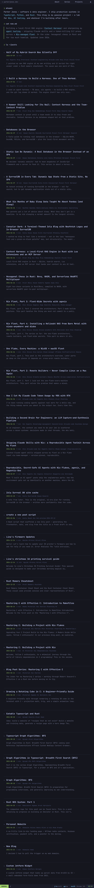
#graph (25, 717)
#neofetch (64, 233)
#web (42, 717)
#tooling (64, 399)
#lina (43, 540)
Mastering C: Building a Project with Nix (31, 647)
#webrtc (41, 283)
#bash (30, 518)
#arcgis (38, 869)
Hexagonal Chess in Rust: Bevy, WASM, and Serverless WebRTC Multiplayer (42, 278)
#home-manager (66, 305)
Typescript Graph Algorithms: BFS (26, 736)
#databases (32, 158)
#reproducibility (74, 449)
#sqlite (32, 133)
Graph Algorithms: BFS (19, 780)
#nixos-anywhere (45, 330)
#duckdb (38, 133)
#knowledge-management (42, 424)
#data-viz (53, 208)
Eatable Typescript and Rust (23, 713)
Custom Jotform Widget (19, 866)
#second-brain (57, 424)
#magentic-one (58, 474)
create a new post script (21, 515)
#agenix (36, 305)
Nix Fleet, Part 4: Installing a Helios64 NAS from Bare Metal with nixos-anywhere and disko (46, 325)
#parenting (73, 208)
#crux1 (38, 540)
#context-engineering (39, 60)
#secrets (47, 305)
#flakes (58, 352)
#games (47, 283)
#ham (54, 828)
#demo (24, 869)
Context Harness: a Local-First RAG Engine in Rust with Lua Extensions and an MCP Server (42, 253)
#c (56, 607)
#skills (51, 449)
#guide (25, 540)
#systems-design (81, 424)
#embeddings (40, 111)
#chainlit (48, 474)
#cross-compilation (68, 377)
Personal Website (16, 824)
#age (41, 305)
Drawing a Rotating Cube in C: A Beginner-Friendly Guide (40, 691)
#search (64, 111)
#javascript (53, 183)
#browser (66, 133)
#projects (43, 695)
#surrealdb (46, 133)
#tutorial (31, 607)
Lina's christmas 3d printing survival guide (32, 559)
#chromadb (69, 474)
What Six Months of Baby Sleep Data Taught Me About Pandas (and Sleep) (44, 203)
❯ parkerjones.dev (10, 2)
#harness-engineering (54, 86)
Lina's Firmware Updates (20, 537)
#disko (35, 330)
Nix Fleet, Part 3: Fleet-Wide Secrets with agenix (36, 301)
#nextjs (32, 717)
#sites (32, 828)
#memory (31, 584)
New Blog (11, 846)
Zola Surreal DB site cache (22, 492)
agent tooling (13, 31)
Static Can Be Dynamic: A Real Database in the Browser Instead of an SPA (47, 153)
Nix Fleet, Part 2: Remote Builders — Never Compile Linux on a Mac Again (46, 372)
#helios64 (61, 330)
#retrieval (25, 60)
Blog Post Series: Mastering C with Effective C (34, 669)
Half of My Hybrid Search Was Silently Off (31, 52)
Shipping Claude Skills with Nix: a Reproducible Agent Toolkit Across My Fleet (48, 444)
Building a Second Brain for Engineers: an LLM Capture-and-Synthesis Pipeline (47, 419)
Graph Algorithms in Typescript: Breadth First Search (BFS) (42, 758)
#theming (56, 233)
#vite (45, 183)
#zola (50, 158)
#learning (50, 607)
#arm (67, 330)
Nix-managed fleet (25, 34)
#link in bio (46, 828)
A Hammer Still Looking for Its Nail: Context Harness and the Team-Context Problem (47, 106)
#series (43, 607)
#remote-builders (40, 377)
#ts (30, 761)
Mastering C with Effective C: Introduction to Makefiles (40, 603)
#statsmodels (63, 208)
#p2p (53, 283)
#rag (18, 60)
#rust (66, 60)
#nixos (29, 305)
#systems (38, 584)
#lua (41, 258)
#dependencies (42, 651)
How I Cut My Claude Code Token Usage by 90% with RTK (38, 395)
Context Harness (53, 28)
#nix (57, 283)
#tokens (51, 399)
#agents (13, 60)
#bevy (30, 283)
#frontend (57, 158)
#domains (25, 828)
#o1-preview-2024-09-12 (45, 518)
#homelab (77, 330)
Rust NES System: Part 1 (20, 802)
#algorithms (38, 739)
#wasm (70, 111)
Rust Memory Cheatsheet (19, 581)
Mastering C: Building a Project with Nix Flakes (35, 625)
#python (25, 208)
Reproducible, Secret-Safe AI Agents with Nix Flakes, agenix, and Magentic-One (45, 469)
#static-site (42, 158)
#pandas (32, 208)
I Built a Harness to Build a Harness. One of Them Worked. (41, 78)
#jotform (31, 869)
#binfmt (57, 377)
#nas (71, 330)
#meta (38, 828)
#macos (78, 352)
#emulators (26, 805)
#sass (30, 233)
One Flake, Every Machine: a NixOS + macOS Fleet (35, 348)
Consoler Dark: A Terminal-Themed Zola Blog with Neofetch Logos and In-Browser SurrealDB (47, 228)
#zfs (54, 330)
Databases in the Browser (21, 129)
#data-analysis (42, 208)
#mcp (61, 60)
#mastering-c (71, 629)
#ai (7, 60)
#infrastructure (68, 352)
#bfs (34, 761)
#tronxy (32, 540)
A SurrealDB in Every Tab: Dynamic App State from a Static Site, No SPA (47, 178)
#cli (46, 399)
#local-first (74, 60)
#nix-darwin (37, 352)
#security (56, 305)
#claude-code (54, 60)
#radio (59, 828)
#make (24, 607)
